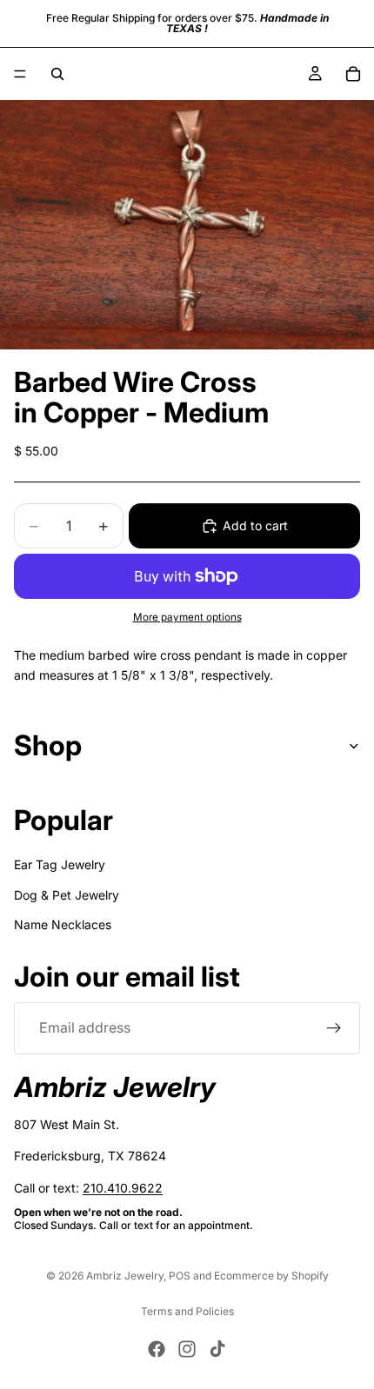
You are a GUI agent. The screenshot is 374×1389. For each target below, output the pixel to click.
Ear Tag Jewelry (59, 864)
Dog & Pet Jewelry (66, 894)
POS (179, 1275)
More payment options (187, 617)
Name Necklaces (62, 924)
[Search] (57, 74)
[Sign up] (334, 1028)
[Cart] (353, 74)
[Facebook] (156, 1349)
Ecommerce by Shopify (271, 1275)
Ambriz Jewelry (125, 1275)
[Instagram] (187, 1349)
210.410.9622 (123, 1187)
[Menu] (20, 74)
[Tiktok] (217, 1349)
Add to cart (255, 525)
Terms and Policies (187, 1311)
